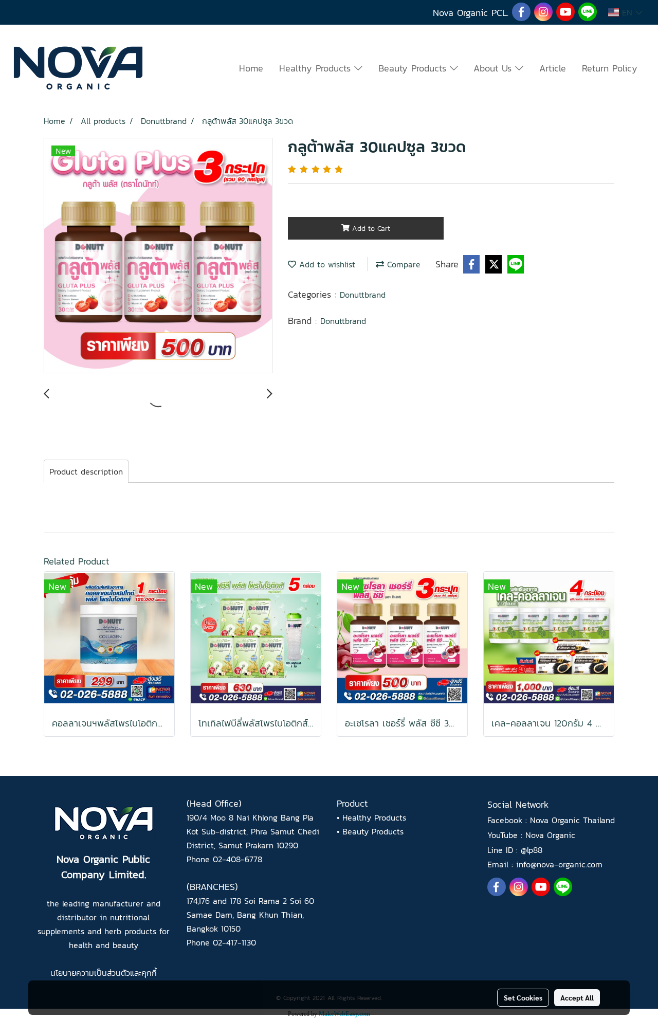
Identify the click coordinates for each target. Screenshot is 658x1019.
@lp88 (531, 850)
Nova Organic (550, 835)
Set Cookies (523, 997)
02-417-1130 (234, 942)
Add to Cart (370, 228)
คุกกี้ (149, 973)
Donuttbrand (363, 294)
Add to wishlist (325, 264)
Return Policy (609, 68)
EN (627, 12)
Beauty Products (414, 68)
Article (552, 68)
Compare (402, 264)
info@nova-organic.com (559, 864)
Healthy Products (316, 68)
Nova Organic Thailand (572, 820)
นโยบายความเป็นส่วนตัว (90, 973)
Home (251, 68)
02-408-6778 (237, 859)
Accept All (577, 997)
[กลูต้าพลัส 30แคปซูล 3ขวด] (158, 256)
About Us (494, 68)
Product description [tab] (86, 471)
